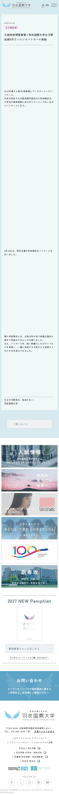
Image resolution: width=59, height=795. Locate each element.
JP (43, 5)
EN (47, 5)
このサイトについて (21, 738)
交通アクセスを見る (44, 731)
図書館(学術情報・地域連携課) (28, 757)
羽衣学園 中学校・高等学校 (29, 752)
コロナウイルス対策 (43, 742)
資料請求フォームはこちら (24, 648)
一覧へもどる (20, 424)
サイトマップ (40, 738)
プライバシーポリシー (20, 742)
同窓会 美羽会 (29, 761)
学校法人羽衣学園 (27, 748)
